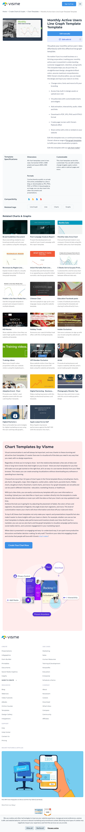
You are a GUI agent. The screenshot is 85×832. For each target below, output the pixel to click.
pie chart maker (74, 148)
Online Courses (7, 706)
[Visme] (11, 4)
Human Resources (49, 659)
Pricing (4, 740)
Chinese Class (35, 298)
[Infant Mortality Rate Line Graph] (42, 258)
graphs (68, 207)
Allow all (29, 828)
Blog (3, 689)
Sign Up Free (69, 4)
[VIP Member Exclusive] (42, 350)
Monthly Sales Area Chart (68, 237)
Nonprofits (46, 667)
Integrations (6, 718)
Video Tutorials (7, 698)
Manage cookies (53, 828)
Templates (5, 710)
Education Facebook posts (68, 298)
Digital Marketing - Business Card (41, 391)
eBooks (4, 702)
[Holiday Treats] (42, 320)
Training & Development (51, 663)
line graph (34, 207)
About (44, 689)
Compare (45, 710)
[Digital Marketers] (15, 412)
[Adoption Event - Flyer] (15, 381)
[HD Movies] (15, 320)
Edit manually (65, 34)
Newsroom (46, 694)
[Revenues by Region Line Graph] (15, 258)
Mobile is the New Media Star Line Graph (14, 298)
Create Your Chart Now (18, 545)
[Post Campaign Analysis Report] (42, 227)
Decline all (40, 828)
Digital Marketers (10, 422)
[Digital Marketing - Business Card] (42, 381)
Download (46, 702)
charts (56, 207)
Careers (45, 698)
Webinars (5, 694)
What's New (46, 706)
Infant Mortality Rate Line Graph (40, 267)
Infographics (6, 655)
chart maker (43, 536)
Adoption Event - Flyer (11, 391)
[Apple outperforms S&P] (42, 412)
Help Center (6, 732)
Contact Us (5, 736)
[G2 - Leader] (47, 809)
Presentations (7, 651)
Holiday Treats (36, 329)
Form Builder (6, 659)
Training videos (9, 360)
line (45, 207)
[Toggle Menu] (80, 4)
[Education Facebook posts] (70, 289)
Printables (5, 663)
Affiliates (45, 718)
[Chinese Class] (42, 289)
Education (46, 672)
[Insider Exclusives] (70, 320)
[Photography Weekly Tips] (70, 381)
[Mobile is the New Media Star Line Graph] (15, 289)
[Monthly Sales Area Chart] (70, 227)
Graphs (4, 676)
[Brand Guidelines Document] (15, 227)
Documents (6, 667)
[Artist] (70, 350)
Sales (44, 655)
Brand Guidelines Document (14, 237)
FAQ (3, 728)
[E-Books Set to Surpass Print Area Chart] (70, 258)
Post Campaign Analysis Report (42, 237)
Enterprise (46, 676)
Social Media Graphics (9, 672)
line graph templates (73, 140)
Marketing (46, 651)
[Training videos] (15, 350)
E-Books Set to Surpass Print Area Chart (69, 267)
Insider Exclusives (65, 329)
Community (46, 714)
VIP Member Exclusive (39, 360)
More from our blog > (9, 805)
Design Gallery (7, 714)
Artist (60, 360)
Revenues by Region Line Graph (12, 267)
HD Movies (7, 329)
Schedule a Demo (48, 680)
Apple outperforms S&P (39, 422)
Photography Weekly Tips (68, 391)
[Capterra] (39, 809)
